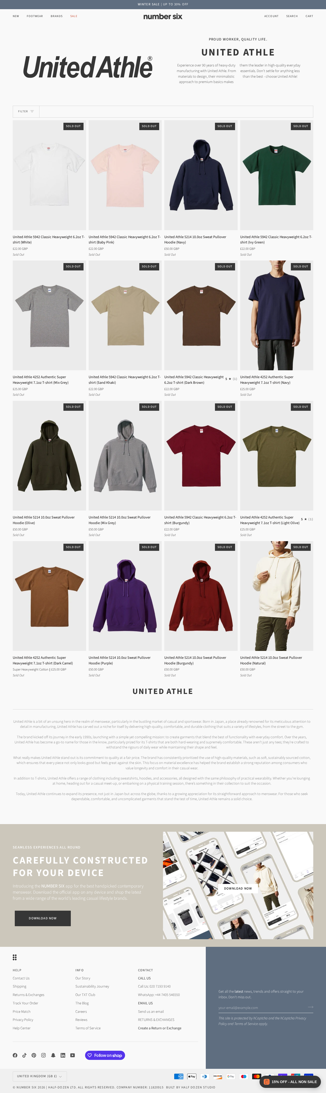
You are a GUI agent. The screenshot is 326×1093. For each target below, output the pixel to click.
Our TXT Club (85, 995)
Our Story (82, 978)
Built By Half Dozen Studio (190, 1087)
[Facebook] (15, 1055)
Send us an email (151, 1011)
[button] (35, 16)
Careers (81, 1011)
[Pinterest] (34, 1055)
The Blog (82, 1003)
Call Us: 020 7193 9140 (154, 986)
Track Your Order (25, 1003)
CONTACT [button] (145, 970)
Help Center (22, 1028)
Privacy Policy (23, 1019)
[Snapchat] (53, 1055)
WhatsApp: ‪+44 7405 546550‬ (159, 995)
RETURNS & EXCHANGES (156, 1019)
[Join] (309, 1007)
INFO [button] (79, 970)
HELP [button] (17, 970)
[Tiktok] (24, 1055)
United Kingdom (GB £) (37, 1076)
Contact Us (21, 978)
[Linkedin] (63, 1055)
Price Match (22, 1011)
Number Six (27, 1087)
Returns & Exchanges (28, 995)
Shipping (19, 986)
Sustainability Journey (92, 986)
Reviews (81, 1019)
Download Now (43, 918)
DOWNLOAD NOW (238, 888)
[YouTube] (72, 1055)
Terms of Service (246, 1024)
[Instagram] (43, 1055)
